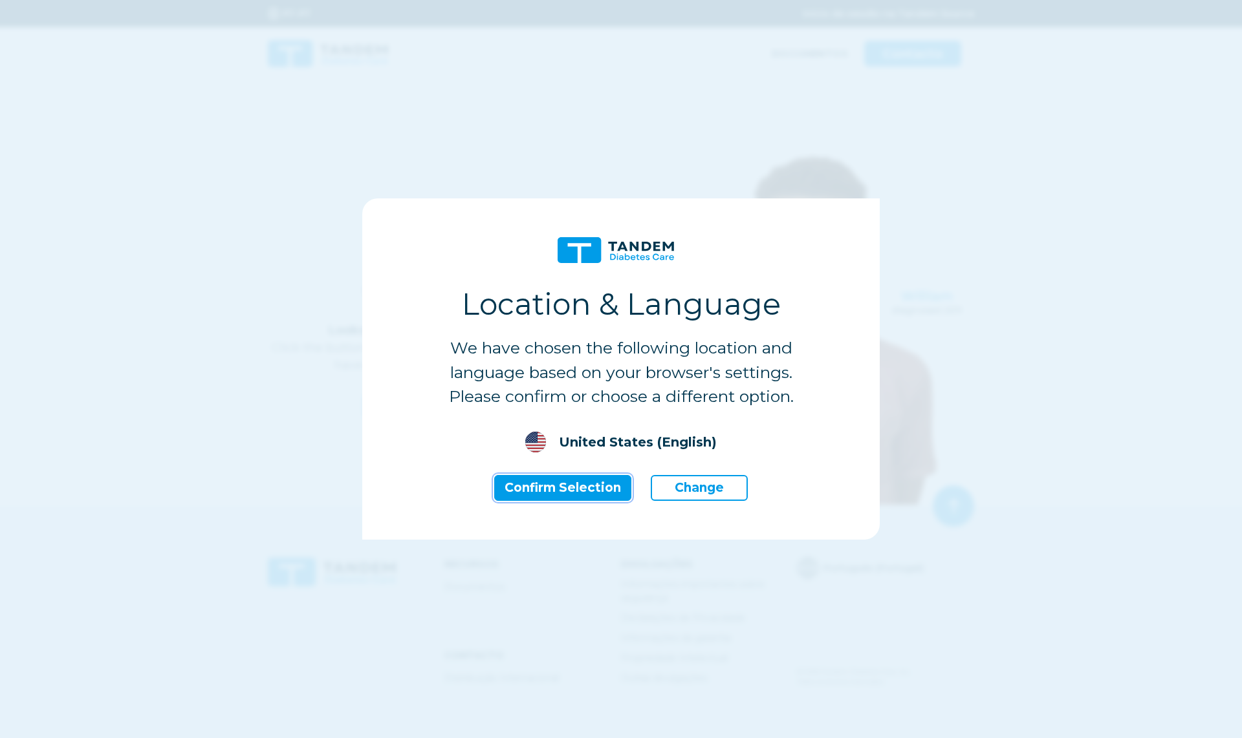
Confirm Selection (563, 487)
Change (699, 487)
